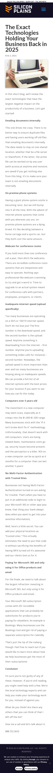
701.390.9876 (40, 2)
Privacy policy (31, 768)
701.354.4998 (18, 2)
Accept (19, 768)
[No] (49, 763)
